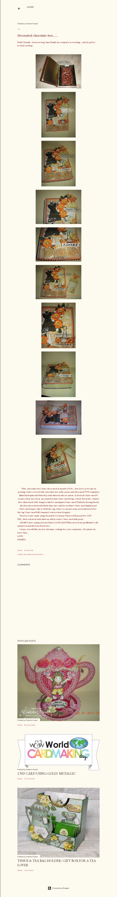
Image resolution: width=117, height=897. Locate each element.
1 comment (29, 870)
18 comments (29, 725)
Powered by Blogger (60, 888)
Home (30, 7)
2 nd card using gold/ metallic (46, 773)
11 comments (29, 779)
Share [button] (19, 550)
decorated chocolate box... (33, 554)
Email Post (28, 550)
